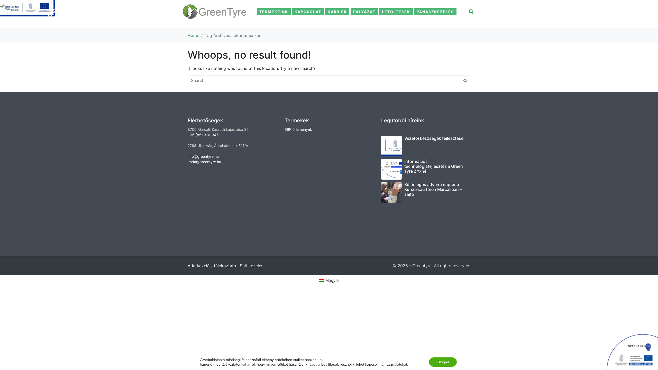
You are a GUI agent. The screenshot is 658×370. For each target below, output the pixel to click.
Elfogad (443, 362)
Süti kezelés (251, 265)
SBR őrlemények (298, 129)
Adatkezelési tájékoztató (212, 265)
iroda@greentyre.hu (204, 162)
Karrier (337, 12)
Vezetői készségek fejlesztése (433, 138)
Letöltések (396, 12)
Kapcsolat (308, 12)
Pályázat (364, 12)
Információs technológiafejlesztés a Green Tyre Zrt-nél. (433, 166)
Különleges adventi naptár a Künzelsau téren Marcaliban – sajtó (433, 189)
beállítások (330, 364)
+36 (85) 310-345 (203, 135)
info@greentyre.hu (203, 156)
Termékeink (273, 12)
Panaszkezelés (435, 12)
